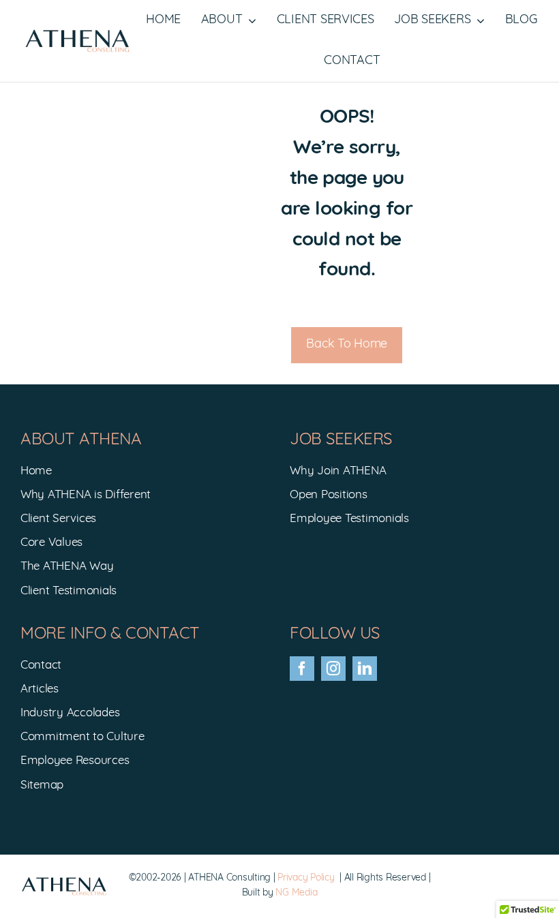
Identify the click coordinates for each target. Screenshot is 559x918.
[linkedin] (364, 668)
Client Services (58, 519)
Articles (39, 689)
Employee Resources (74, 761)
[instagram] (333, 668)
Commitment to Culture (82, 737)
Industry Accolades (69, 713)
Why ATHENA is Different (85, 495)
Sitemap (41, 785)
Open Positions (328, 495)
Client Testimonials (68, 591)
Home (36, 471)
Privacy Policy (305, 878)
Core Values (51, 543)
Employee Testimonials (349, 519)
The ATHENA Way (66, 566)
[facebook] (302, 668)
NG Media (296, 893)
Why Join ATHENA (338, 471)
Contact (40, 665)
